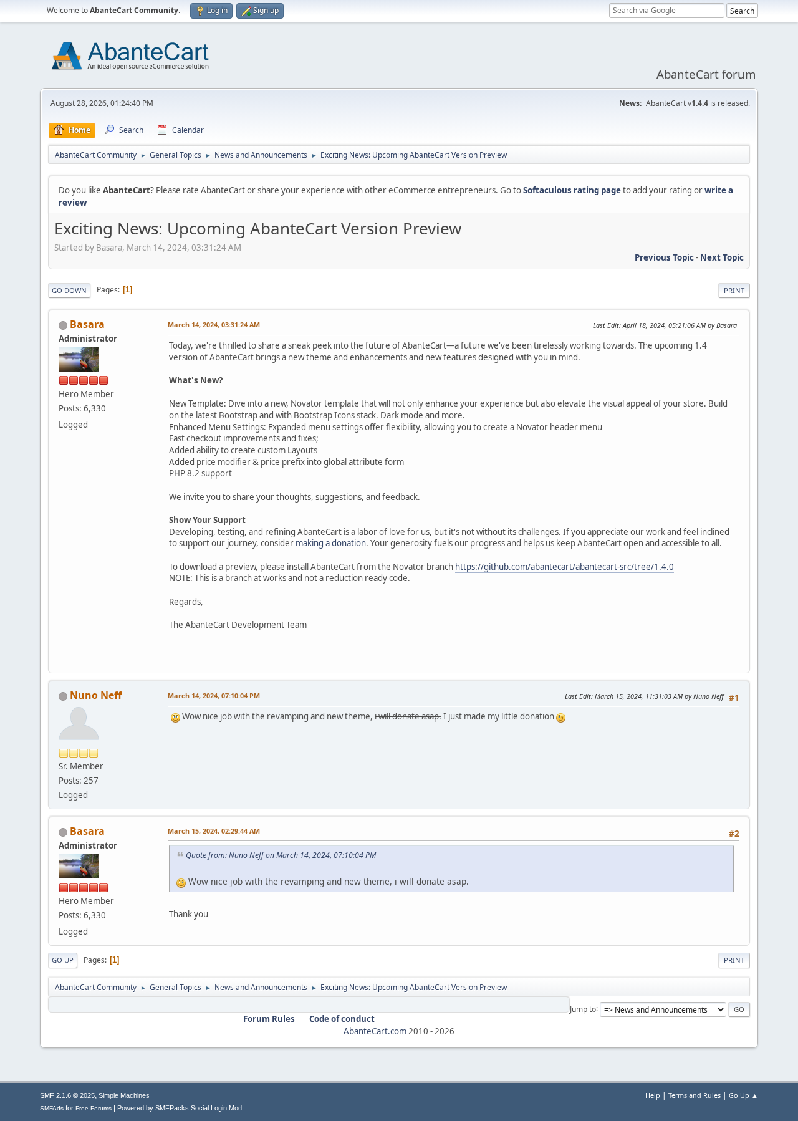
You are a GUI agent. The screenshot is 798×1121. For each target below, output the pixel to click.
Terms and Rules (694, 1095)
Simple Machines (124, 1095)
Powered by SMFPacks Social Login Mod (179, 1108)
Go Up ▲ (743, 1095)
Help (652, 1095)
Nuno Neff (96, 695)
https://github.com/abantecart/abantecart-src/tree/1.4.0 (564, 566)
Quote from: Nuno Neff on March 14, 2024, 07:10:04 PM (281, 855)
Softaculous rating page (572, 190)
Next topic (722, 257)
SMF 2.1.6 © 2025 (67, 1095)
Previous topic (664, 257)
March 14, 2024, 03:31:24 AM (214, 324)
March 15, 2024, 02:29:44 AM (214, 830)
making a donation (331, 543)
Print (734, 290)
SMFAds (52, 1108)
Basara (87, 324)
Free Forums (93, 1108)
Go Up (63, 960)
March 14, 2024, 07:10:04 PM (214, 695)
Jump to (583, 1008)
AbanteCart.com (375, 1031)
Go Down (69, 290)
